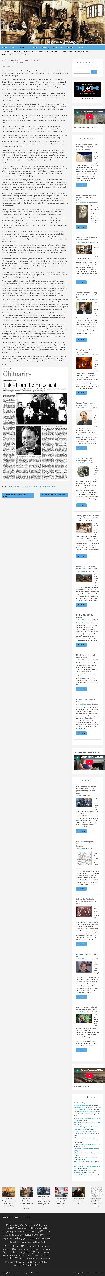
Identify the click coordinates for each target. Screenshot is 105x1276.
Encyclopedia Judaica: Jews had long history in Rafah (87, 145)
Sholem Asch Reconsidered (82, 1175)
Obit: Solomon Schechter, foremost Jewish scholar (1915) (86, 197)
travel (43, 1261)
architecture (25, 1228)
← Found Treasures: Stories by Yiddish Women (15, 495)
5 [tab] (92, 98)
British (22, 1231)
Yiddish (54, 486)
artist (37, 1228)
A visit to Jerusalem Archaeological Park (84, 459)
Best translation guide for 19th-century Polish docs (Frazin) (86, 844)
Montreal (20, 1249)
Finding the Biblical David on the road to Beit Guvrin (86, 567)
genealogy (33, 1234)
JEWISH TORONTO (24, 1244)
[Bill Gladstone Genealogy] (52, 22)
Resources (22, 47)
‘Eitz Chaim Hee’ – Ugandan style (84, 1162)
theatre (13, 1262)
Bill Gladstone (8, 63)
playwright (20, 1255)
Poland (37, 1255)
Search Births (26, 51)
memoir (8, 1249)
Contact (81, 47)
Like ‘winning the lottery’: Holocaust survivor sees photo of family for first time (86, 789)
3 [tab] (87, 98)
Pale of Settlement (44, 486)
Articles (33, 47)
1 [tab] (82, 98)
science (33, 1258)
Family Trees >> (22, 54)
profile (12, 1258)
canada (10, 486)
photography (12, 1255)
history (21, 1238)
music (40, 1249)
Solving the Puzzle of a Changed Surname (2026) (86, 900)
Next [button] (98, 89)
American (33, 1225)
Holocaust (17, 486)
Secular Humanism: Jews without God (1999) (86, 404)
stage (40, 1258)
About (12, 47)
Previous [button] (76, 89)
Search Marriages (40, 51)
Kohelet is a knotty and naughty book (85, 656)
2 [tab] (85, 98)
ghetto (9, 1239)
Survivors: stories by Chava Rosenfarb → (54, 495)
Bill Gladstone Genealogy (20, 1273)
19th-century (15, 1225)
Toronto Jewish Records (10, 51)
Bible (43, 1228)
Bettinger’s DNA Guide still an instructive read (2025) (87, 1008)
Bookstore (57, 47)
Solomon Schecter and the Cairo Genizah (86, 238)
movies (31, 1249)
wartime (20, 1265)
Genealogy (44, 47)
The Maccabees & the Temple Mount (84, 351)
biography (10, 1231)
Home (4, 47)
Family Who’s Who (7, 54)
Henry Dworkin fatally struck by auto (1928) (87, 1144)
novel (30, 486)
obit (35, 486)
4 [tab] (89, 98)
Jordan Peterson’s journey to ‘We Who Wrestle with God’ (86, 295)
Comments (69, 47)
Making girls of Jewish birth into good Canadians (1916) (87, 517)
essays (19, 1235)
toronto (28, 1261)
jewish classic (28, 1242)
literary (25, 486)
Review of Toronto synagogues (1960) (85, 1157)
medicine (45, 1246)
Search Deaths (54, 51)
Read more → (81, 185)
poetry (28, 1255)
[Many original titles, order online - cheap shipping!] (87, 89)
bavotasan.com (98, 1273)
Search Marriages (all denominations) (75, 51)
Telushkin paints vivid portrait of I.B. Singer (87, 1122)
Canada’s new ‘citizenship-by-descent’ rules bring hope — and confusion (26, 1203)
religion (23, 1258)
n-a (79, 149)
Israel (15, 1242)
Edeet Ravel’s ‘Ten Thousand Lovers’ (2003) (87, 1153)
